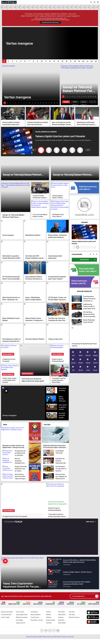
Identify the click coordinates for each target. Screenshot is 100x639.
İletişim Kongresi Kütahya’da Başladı (54, 509)
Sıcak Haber (62, 623)
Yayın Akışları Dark (22, 614)
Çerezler (50, 636)
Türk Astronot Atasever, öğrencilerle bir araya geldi (57, 503)
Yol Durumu (81, 603)
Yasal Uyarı (71, 636)
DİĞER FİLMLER (90, 521)
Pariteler (70, 603)
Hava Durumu (37, 603)
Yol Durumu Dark (6, 614)
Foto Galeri (61, 612)
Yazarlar (60, 617)
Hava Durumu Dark (7, 612)
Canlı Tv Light (5, 617)
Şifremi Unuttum (74, 617)
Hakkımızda (29, 636)
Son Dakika (19, 620)
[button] (4, 61)
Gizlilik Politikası (42, 636)
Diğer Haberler (75, 102)
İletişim (35, 636)
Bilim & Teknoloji (84, 102)
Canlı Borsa (34, 612)
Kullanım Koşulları (62, 636)
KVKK (55, 636)
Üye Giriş (71, 612)
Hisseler (61, 603)
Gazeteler (26, 603)
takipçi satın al (20, 623)
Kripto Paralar (93, 603)
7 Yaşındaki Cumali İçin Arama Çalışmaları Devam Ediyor (56, 515)
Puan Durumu (50, 603)
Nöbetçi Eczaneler (22, 617)
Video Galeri (62, 614)
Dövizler (48, 614)
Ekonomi (66, 102)
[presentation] (74, 247)
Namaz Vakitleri (14, 603)
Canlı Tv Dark (20, 612)
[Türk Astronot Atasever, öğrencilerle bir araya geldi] (57, 491)
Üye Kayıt (72, 614)
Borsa (3, 603)
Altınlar (48, 612)
